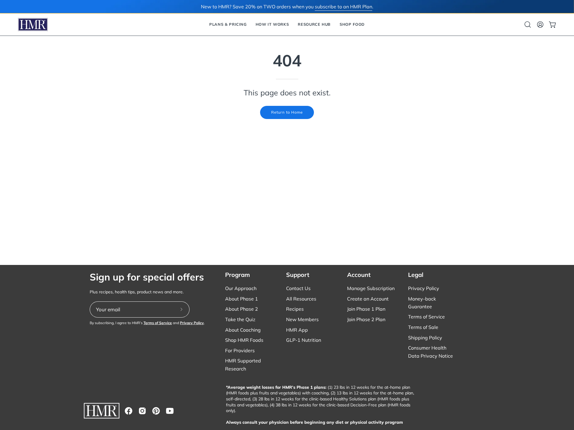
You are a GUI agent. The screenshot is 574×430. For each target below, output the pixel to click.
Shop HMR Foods (244, 340)
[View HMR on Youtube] (169, 410)
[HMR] (33, 24)
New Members (302, 319)
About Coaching (243, 330)
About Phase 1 (241, 299)
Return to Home (287, 112)
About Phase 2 (241, 309)
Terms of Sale (423, 327)
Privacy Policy (192, 323)
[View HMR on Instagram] (142, 410)
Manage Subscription (371, 288)
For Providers (240, 350)
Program (237, 274)
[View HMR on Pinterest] (156, 410)
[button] (228, 24)
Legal (415, 274)
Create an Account (368, 299)
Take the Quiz (240, 319)
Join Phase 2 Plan (366, 319)
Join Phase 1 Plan (366, 309)
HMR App (297, 330)
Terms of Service (158, 323)
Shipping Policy (425, 338)
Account (359, 274)
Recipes (295, 309)
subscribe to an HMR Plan (343, 7)
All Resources (301, 299)
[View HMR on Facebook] (128, 410)
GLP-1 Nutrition (303, 340)
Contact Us (298, 288)
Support (297, 274)
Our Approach (241, 288)
